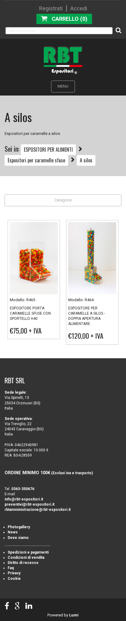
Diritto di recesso (23, 563)
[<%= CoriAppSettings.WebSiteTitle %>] (63, 60)
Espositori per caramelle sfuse (36, 160)
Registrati (51, 8)
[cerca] (118, 30)
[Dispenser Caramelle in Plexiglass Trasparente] (92, 259)
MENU (63, 86)
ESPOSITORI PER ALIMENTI (48, 149)
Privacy (14, 573)
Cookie (14, 578)
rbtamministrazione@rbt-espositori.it (38, 509)
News (13, 532)
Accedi (78, 8)
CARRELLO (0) (69, 19)
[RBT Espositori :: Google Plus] (17, 606)
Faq (11, 568)
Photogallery (19, 527)
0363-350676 (22, 489)
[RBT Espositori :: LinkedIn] (28, 606)
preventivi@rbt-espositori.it (29, 504)
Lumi (74, 615)
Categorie (63, 200)
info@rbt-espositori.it (24, 499)
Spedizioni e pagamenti (28, 552)
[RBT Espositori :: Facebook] (7, 606)
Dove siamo (18, 538)
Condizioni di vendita (26, 557)
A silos (86, 160)
